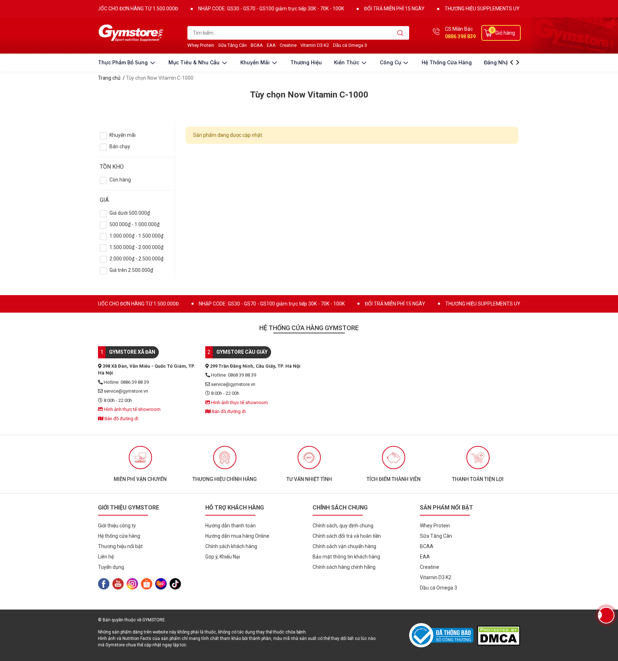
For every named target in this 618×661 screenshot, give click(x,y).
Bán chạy (119, 146)
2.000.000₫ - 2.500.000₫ (136, 259)
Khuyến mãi (122, 135)
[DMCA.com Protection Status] (498, 635)
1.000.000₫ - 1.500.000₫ (136, 236)
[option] (140, 464)
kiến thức (347, 62)
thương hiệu (306, 62)
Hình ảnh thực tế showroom (132, 409)
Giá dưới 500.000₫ (129, 213)
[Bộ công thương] (443, 635)
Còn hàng (120, 180)
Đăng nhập (497, 62)
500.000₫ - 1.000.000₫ (134, 224)
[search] (400, 33)
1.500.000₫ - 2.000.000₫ (136, 247)
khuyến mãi (255, 62)
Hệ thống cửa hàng (447, 62)
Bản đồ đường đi (120, 418)
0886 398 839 (460, 36)
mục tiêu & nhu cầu (194, 62)
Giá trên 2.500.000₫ (131, 270)
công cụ (391, 62)
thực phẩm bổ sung (123, 62)
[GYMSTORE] (132, 33)
